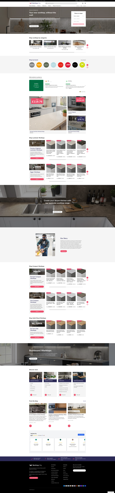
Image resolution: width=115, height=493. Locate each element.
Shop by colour (43, 26)
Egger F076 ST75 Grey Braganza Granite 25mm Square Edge (81, 175)
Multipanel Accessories (63, 391)
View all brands (83, 59)
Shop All (52, 466)
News (64, 470)
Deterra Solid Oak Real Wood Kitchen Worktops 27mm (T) (71, 331)
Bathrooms (44, 5)
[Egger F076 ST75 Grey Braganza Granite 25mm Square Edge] (81, 168)
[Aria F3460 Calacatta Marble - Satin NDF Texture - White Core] (71, 296)
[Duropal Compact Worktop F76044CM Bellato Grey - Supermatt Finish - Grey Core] (71, 273)
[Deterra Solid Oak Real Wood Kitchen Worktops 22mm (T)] (61, 324)
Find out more (64, 251)
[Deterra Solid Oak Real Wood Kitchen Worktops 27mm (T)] (71, 324)
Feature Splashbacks (54, 477)
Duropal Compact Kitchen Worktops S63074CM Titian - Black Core (50, 279)
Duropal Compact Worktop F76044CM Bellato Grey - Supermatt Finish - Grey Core (71, 280)
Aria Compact (47, 383)
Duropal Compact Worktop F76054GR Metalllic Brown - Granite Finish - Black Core (81, 280)
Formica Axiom (32, 386)
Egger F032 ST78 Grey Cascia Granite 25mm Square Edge (50, 175)
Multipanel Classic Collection (64, 383)
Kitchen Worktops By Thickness (79, 47)
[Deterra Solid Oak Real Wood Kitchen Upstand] (50, 324)
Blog (81, 5)
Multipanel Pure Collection (63, 389)
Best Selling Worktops (55, 470)
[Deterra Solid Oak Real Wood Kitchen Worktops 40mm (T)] (81, 324)
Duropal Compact (47, 385)
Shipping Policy (65, 479)
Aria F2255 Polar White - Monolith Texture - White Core (50, 303)
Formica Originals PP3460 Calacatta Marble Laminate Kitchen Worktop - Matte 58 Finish (61, 152)
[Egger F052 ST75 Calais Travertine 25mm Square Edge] (61, 168)
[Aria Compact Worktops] (37, 295)
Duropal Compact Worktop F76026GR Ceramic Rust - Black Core (61, 279)
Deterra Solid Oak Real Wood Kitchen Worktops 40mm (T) (81, 331)
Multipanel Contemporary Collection (63, 386)
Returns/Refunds (82, 0)
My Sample (111, 492)
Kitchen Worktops (32, 5)
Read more (48, 88)
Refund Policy (65, 477)
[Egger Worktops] (37, 167)
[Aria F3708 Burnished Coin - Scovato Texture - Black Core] (81, 296)
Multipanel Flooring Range (63, 387)
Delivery (77, 0)
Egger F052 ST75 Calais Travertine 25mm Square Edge (61, 175)
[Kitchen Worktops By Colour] (50, 42)
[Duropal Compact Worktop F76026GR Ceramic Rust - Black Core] (61, 273)
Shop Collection (37, 337)
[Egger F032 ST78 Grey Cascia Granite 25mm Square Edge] (50, 168)
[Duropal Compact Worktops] (37, 272)
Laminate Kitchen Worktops (36, 46)
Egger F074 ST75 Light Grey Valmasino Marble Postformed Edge (71, 175)
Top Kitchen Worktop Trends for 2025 (76, 414)
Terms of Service (66, 475)
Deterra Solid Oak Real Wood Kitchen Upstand (50, 331)
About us (78, 5)
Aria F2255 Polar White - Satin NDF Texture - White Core (61, 303)
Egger (52, 18)
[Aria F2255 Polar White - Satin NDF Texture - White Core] (61, 296)
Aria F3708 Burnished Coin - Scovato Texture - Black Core (81, 303)
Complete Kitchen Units (55, 482)
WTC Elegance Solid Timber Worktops (78, 387)
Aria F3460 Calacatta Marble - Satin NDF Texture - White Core (70, 303)
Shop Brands (53, 468)
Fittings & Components (57, 5)
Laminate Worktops (54, 472)
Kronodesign (32, 390)
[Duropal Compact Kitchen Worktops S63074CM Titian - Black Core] (50, 273)
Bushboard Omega (32, 18)
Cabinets (52, 481)
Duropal (43, 18)
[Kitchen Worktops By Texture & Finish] (64, 42)
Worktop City (32, 489)
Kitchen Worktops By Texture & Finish (65, 47)
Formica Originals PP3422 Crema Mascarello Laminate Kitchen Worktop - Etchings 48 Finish (71, 152)
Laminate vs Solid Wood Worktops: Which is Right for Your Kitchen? (57, 415)
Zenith (46, 386)
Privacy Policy (65, 473)
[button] (85, 3)
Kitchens (38, 5)
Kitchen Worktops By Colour (50, 46)
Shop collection (37, 286)
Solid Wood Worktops (54, 475)
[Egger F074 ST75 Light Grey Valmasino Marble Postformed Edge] (71, 168)
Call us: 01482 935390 (33, 477)
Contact (84, 5)
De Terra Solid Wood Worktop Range (79, 384)
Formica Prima (47, 18)
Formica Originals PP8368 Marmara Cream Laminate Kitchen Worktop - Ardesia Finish (50, 152)
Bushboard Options (39, 18)
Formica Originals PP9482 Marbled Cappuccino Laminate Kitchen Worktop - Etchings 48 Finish (81, 152)
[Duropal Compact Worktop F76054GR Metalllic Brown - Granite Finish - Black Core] (81, 273)
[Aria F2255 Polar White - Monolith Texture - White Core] (50, 296)
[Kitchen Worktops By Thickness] (79, 42)
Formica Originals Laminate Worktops (37, 414)
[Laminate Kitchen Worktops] (35, 42)
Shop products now (33, 358)
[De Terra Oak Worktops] (37, 323)
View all (37, 158)
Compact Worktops (54, 473)
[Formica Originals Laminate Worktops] (37, 143)
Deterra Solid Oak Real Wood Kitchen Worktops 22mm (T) (61, 331)
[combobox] (61, 3)
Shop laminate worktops (34, 26)
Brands (49, 5)
